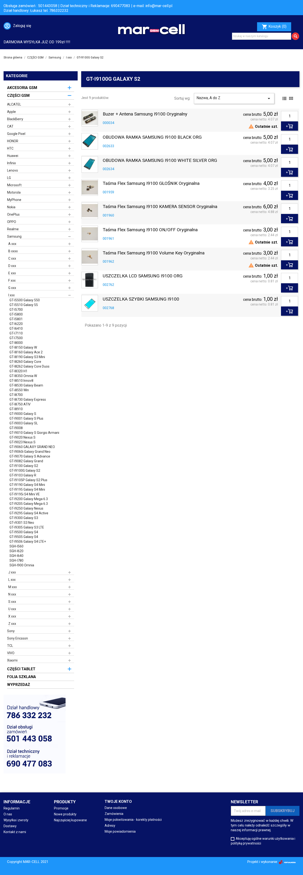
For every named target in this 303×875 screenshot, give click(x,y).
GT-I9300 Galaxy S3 (23, 518)
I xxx (11, 295)
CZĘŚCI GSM (18, 95)
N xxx (12, 594)
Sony (11, 631)
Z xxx (12, 624)
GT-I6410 (16, 328)
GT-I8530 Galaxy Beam (26, 385)
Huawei (12, 156)
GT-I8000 (16, 343)
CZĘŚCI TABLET (21, 669)
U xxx (12, 609)
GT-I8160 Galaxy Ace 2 (26, 352)
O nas (8, 814)
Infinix (11, 163)
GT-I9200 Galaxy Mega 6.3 (28, 499)
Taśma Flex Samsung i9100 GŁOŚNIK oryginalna (151, 183)
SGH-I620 (16, 551)
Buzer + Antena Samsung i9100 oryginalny (145, 114)
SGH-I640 (16, 556)
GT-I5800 (16, 314)
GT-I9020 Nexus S (22, 437)
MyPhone (14, 200)
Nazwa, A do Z (234, 98)
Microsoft (14, 185)
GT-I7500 (16, 338)
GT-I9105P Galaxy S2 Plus (28, 480)
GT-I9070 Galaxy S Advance (29, 456)
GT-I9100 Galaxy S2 (23, 466)
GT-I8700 (16, 395)
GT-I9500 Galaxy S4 (23, 532)
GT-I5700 (16, 309)
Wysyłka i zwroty (16, 820)
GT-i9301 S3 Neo (21, 522)
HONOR (12, 141)
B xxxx (13, 251)
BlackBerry (15, 119)
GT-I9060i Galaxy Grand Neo (29, 451)
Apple (11, 112)
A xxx (12, 244)
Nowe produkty (65, 814)
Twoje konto (118, 801)
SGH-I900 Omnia (21, 565)
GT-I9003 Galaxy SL (23, 423)
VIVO (10, 653)
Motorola (14, 192)
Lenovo (12, 170)
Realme (13, 229)
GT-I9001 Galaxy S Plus (26, 418)
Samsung (14, 236)
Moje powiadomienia (120, 831)
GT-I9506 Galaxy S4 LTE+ (27, 541)
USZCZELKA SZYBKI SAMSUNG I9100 (141, 299)
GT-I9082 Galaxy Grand (26, 461)
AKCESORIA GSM (22, 87)
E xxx (12, 273)
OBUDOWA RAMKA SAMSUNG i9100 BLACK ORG (152, 137)
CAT (10, 126)
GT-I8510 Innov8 (21, 380)
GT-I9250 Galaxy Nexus (26, 508)
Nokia (11, 207)
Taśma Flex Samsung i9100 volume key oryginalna (154, 253)
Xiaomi (12, 660)
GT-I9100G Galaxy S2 (24, 470)
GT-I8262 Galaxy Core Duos (29, 366)
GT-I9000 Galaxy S (22, 414)
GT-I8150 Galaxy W (23, 347)
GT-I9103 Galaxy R (22, 475)
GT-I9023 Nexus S (22, 442)
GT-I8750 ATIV (20, 404)
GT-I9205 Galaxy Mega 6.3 (28, 504)
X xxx (12, 616)
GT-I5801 (16, 319)
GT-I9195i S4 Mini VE (24, 494)
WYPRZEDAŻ (18, 684)
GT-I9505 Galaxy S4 (23, 537)
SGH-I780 (16, 560)
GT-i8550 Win (19, 390)
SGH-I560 (16, 546)
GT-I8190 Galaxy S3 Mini (27, 357)
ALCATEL (14, 104)
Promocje (61, 808)
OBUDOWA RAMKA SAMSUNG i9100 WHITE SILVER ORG (160, 160)
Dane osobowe (116, 808)
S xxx (12, 602)
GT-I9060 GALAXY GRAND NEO (32, 447)
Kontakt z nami (15, 832)
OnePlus (13, 214)
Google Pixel (16, 134)
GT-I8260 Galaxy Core (25, 362)
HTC (10, 148)
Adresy (110, 825)
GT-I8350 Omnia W (23, 376)
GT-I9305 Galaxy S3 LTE (26, 527)
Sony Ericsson (17, 638)
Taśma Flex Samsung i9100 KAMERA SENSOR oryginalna (160, 206)
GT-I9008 (16, 428)
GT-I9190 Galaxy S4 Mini (27, 485)
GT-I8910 (16, 409)
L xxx (12, 580)
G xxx (12, 288)
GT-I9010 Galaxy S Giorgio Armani (34, 433)
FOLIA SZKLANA (21, 677)
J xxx (12, 572)
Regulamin (12, 808)
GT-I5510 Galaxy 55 (23, 305)
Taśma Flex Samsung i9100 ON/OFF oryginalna (150, 229)
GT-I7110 (16, 333)
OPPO (11, 222)
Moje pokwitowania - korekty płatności (133, 820)
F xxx (12, 280)
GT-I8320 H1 (18, 371)
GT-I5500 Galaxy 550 (24, 300)
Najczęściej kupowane (70, 820)
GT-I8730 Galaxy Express (27, 399)
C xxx (12, 258)
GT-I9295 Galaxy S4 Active (28, 513)
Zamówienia (114, 814)
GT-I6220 (16, 324)
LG (9, 178)
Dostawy (10, 826)
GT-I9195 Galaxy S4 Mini (27, 489)
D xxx (12, 266)
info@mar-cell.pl (158, 6)
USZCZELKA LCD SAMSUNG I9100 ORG (143, 276)
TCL (10, 646)
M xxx (12, 587)
